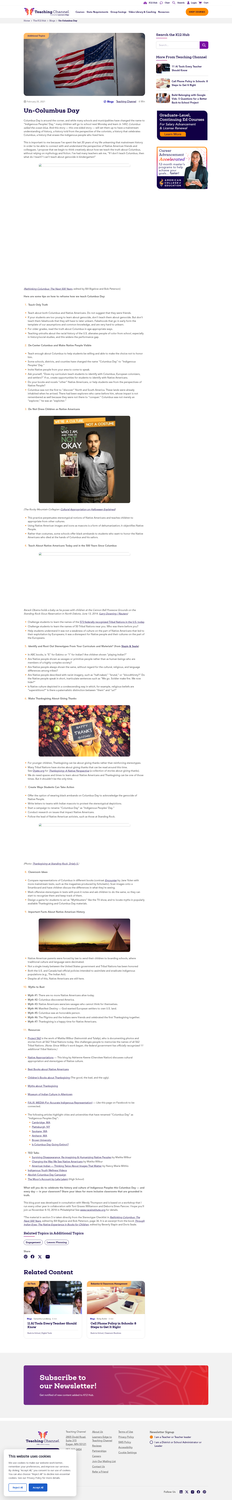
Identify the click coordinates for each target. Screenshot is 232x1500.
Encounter (111, 880)
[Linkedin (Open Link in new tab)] (181, 1492)
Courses (80, 12)
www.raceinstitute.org (92, 1210)
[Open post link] (53, 1297)
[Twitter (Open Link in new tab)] (186, 1492)
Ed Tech (32, 1283)
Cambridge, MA (41, 1122)
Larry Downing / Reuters (113, 613)
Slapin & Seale (129, 646)
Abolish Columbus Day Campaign (47, 1174)
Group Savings (118, 12)
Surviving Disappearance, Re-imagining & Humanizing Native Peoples (71, 1157)
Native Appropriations (41, 1057)
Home (27, 21)
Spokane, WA (39, 1131)
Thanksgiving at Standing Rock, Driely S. (55, 863)
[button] (191, 3)
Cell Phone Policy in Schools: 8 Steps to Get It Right (113, 1325)
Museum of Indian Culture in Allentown (50, 1094)
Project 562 (34, 1038)
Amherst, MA (39, 1135)
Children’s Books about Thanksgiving (49, 1077)
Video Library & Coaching (142, 12)
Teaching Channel (126, 101)
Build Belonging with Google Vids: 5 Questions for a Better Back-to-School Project (189, 99)
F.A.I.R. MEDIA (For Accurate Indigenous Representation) (60, 1102)
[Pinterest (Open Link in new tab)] (204, 1492)
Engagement (33, 1242)
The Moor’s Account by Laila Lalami (48, 1179)
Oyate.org (38, 770)
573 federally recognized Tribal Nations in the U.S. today (112, 622)
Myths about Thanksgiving (43, 1086)
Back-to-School (33, 1333)
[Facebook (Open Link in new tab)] (198, 1492)
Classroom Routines (112, 1333)
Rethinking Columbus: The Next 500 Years (48, 288)
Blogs (52, 21)
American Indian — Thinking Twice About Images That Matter (67, 1166)
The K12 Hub (39, 21)
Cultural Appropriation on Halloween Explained (87, 509)
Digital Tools (46, 1333)
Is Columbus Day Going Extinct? (50, 1144)
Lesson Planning (57, 1242)
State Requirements (97, 12)
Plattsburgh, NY (41, 1127)
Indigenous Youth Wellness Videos (47, 1170)
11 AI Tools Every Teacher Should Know (52, 1325)
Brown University (41, 1140)
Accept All (40, 1486)
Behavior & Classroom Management (109, 1283)
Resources (163, 12)
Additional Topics (36, 35)
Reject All (20, 1486)
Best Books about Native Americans (48, 1069)
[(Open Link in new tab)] (84, 459)
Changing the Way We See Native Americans (57, 1161)
